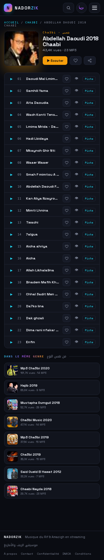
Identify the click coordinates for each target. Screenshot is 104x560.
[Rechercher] (68, 8)
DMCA (67, 554)
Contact (27, 554)
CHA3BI (31, 22)
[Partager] (90, 60)
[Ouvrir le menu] (94, 8)
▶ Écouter (55, 61)
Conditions (83, 554)
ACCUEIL (11, 22)
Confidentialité (48, 554)
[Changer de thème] (81, 8)
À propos (10, 554)
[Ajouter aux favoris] (76, 60)
